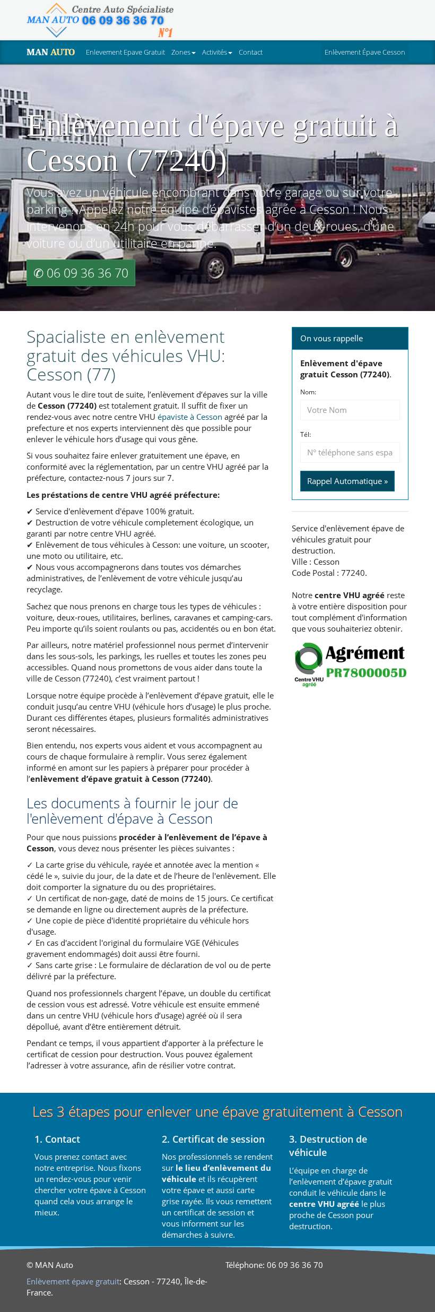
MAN (51, 52)
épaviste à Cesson (190, 416)
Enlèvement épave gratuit (73, 1281)
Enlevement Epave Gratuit (125, 52)
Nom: (308, 392)
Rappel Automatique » (347, 481)
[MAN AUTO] (100, 20)
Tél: (305, 434)
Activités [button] (214, 52)
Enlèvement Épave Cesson (366, 52)
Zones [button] (180, 52)
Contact (251, 52)
